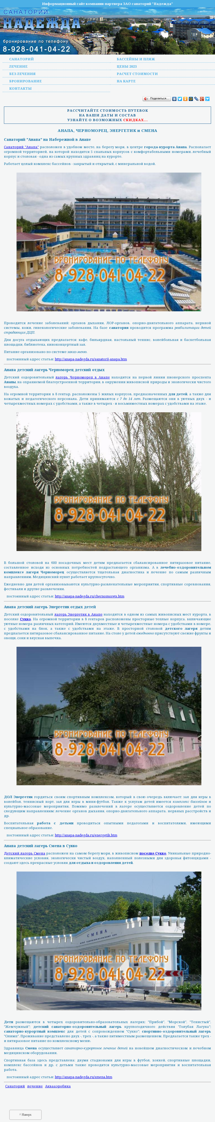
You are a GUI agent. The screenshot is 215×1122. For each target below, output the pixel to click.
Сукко (25, 619)
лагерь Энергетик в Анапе (79, 614)
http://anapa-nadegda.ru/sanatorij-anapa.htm (91, 359)
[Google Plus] (202, 98)
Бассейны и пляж (136, 59)
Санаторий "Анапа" (21, 147)
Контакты (20, 88)
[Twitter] (180, 98)
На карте (126, 81)
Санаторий (21, 59)
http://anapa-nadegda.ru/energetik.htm (86, 835)
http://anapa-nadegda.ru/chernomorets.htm (89, 596)
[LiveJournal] (196, 98)
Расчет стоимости (137, 73)
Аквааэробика (58, 1086)
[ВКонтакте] (174, 98)
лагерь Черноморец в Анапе (83, 377)
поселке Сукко (152, 853)
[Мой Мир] (191, 98)
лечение (35, 1086)
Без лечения (22, 73)
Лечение (18, 66)
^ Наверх (25, 1114)
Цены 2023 (127, 66)
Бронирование (25, 81)
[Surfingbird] (207, 98)
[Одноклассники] (185, 98)
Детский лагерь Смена (24, 853)
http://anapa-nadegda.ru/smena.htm (83, 1077)
